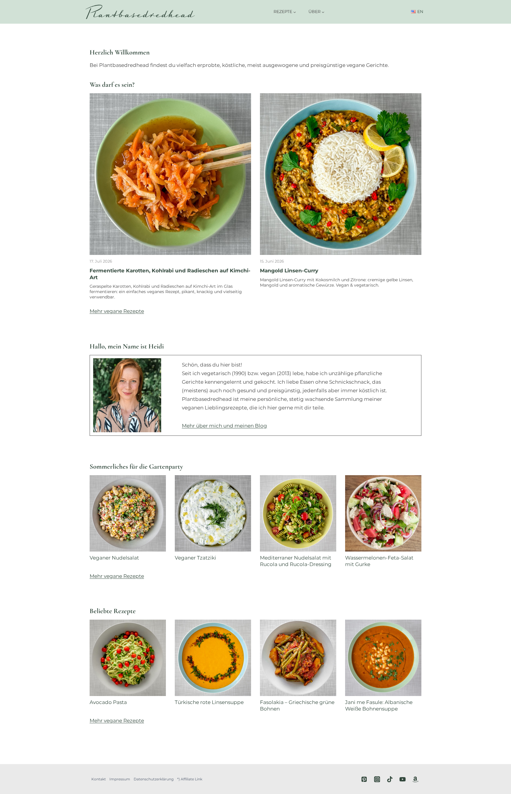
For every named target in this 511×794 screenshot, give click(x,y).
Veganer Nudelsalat (114, 558)
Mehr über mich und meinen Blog (224, 426)
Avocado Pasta (108, 702)
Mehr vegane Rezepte (117, 311)
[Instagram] (377, 779)
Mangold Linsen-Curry (289, 271)
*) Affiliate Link (189, 779)
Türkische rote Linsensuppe (209, 702)
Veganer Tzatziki (195, 558)
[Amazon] (415, 779)
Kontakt (98, 779)
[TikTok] (390, 779)
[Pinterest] (364, 779)
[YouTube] (403, 779)
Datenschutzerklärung (154, 779)
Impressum (119, 779)
